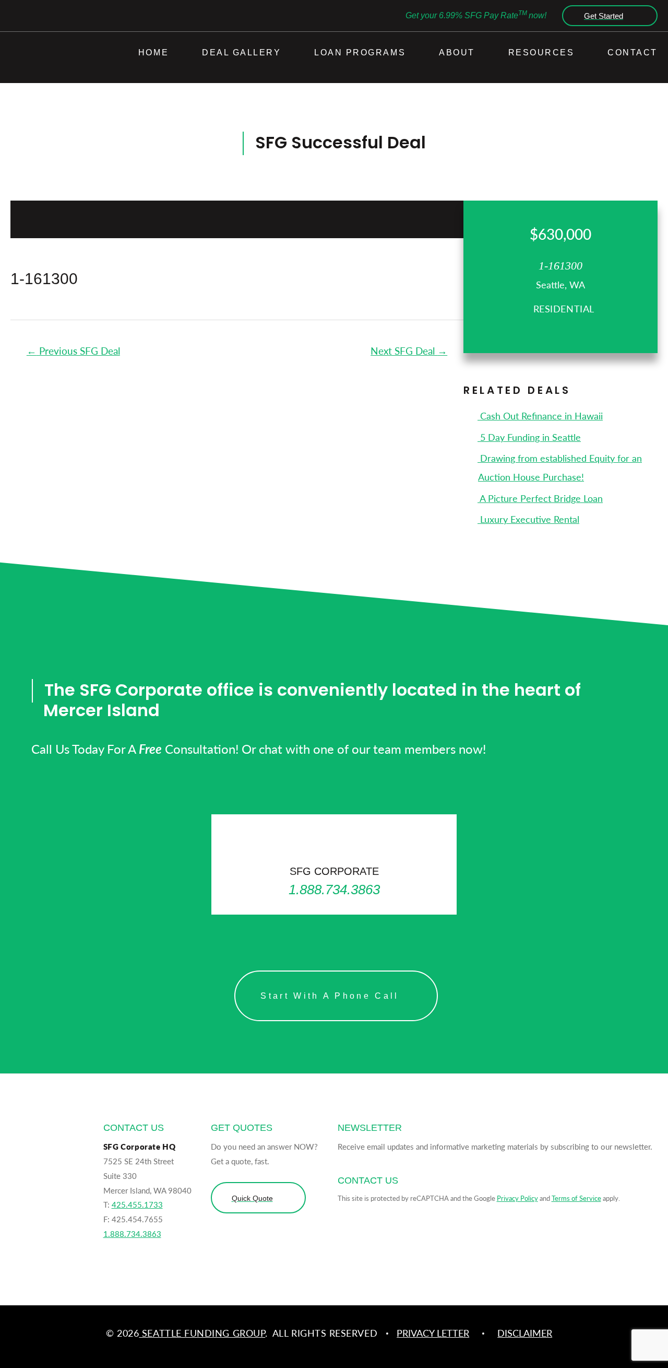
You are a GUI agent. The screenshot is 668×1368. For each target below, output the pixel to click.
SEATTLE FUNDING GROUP (202, 1332)
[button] (607, 15)
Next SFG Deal (409, 351)
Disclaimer (524, 1332)
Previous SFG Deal (73, 351)
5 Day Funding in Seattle (529, 436)
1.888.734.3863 (132, 1233)
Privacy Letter (433, 1332)
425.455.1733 (137, 1204)
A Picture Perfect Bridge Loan (540, 498)
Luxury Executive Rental (528, 518)
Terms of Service (576, 1198)
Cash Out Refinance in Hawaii (540, 415)
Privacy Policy (517, 1198)
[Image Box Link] (334, 864)
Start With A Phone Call (329, 995)
